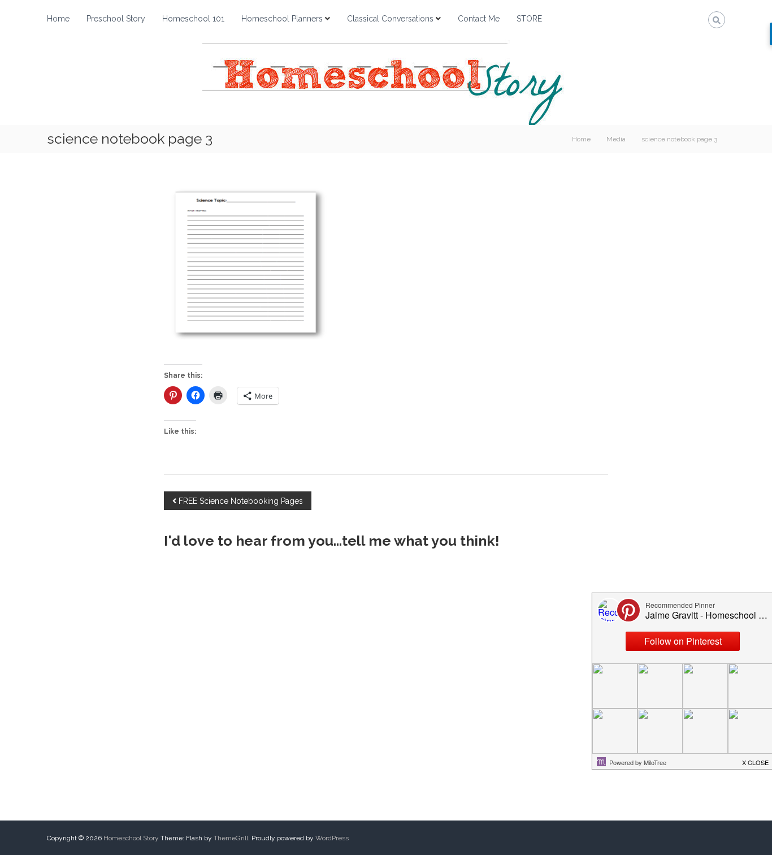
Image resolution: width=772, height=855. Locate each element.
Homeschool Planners (282, 18)
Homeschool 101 (193, 18)
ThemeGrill (231, 838)
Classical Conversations (390, 18)
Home (58, 18)
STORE (529, 18)
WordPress (332, 838)
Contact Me (479, 18)
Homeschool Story (131, 838)
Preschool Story (115, 18)
